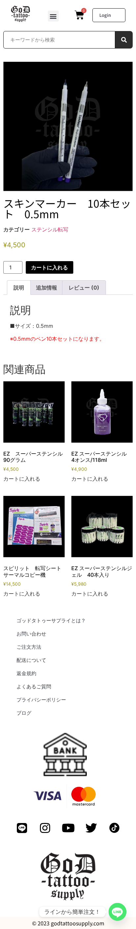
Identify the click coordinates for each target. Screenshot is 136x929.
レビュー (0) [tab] (84, 287)
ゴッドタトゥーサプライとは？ (51, 620)
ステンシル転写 (49, 229)
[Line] (117, 912)
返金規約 (26, 673)
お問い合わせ (31, 633)
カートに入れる (49, 267)
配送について (31, 660)
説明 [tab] (19, 287)
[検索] (124, 40)
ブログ (24, 712)
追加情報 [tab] (46, 287)
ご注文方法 (29, 646)
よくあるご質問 (34, 686)
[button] (53, 16)
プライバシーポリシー (41, 699)
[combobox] (59, 40)
